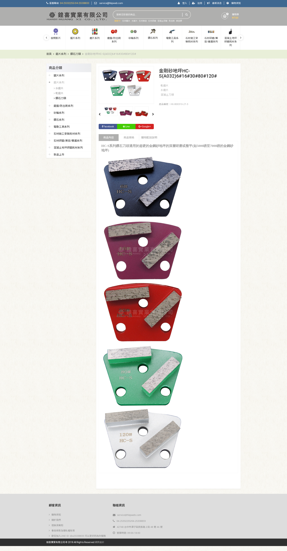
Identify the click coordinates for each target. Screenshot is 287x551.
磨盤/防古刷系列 (63, 106)
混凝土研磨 (162, 21)
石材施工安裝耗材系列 (67, 133)
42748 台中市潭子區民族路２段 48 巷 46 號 (139, 526)
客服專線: (69, 3)
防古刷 (172, 21)
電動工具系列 (62, 127)
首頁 (49, 54)
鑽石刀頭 (75, 54)
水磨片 (135, 21)
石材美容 (143, 21)
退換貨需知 (57, 525)
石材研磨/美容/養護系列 (68, 140)
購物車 (235, 14)
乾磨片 (59, 93)
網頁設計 (99, 542)
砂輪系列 (59, 113)
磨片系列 (61, 54)
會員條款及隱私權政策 (63, 530)
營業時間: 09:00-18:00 (128, 532)
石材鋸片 (126, 21)
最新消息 (217, 3)
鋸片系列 (59, 75)
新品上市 (59, 154)
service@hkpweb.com (111, 3)
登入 (184, 3)
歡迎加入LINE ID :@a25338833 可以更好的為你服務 (78, 535)
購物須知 (236, 3)
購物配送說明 (149, 137)
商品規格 (129, 137)
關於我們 (56, 519)
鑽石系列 (59, 120)
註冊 (199, 3)
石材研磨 (152, 21)
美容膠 (179, 21)
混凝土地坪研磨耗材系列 (68, 147)
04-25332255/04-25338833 (131, 520)
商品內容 (108, 137)
